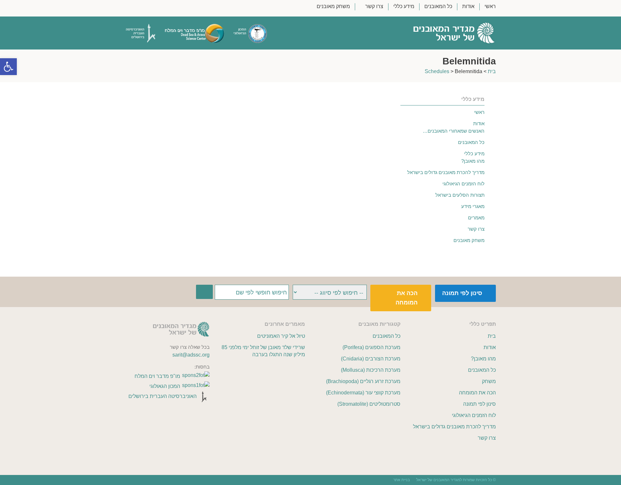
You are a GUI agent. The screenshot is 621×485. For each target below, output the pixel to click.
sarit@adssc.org (191, 355)
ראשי (490, 6)
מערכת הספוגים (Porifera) (371, 347)
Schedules (437, 71)
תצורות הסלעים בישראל (460, 195)
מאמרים (476, 217)
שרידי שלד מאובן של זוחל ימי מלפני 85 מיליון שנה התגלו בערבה (263, 351)
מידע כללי (403, 6)
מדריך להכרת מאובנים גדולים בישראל (446, 172)
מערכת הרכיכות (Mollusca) (370, 370)
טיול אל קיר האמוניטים (281, 336)
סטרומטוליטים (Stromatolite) (368, 404)
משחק (489, 381)
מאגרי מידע (473, 206)
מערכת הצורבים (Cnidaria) (370, 358)
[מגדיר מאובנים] (425, 33)
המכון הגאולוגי (164, 386)
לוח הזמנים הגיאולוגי (463, 183)
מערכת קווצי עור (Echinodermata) (363, 392)
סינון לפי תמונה (462, 293)
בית (492, 71)
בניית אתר (401, 480)
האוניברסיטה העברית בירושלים (162, 396)
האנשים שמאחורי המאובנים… (454, 131)
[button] (8, 66)
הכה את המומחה (407, 298)
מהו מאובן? (473, 161)
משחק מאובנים (333, 6)
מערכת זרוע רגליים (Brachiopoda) (363, 381)
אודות (468, 6)
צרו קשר (374, 6)
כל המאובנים (438, 6)
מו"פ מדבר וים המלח (157, 376)
